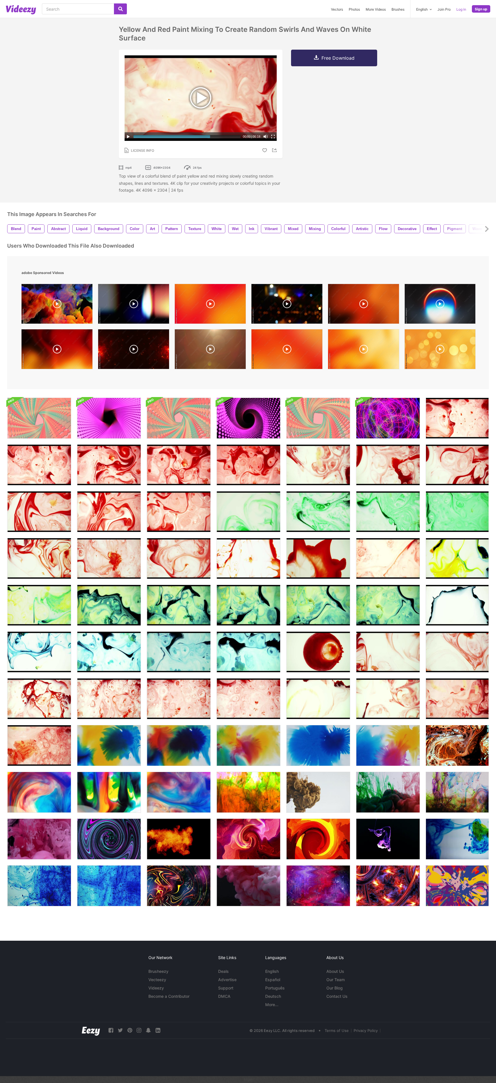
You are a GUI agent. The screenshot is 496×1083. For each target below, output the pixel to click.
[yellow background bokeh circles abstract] (440, 350)
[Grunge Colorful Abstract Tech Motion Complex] (388, 885)
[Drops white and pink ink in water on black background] (248, 885)
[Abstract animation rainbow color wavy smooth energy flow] (179, 885)
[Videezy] (21, 9)
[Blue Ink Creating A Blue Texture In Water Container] (39, 885)
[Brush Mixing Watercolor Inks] (39, 792)
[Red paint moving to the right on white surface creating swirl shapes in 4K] (109, 464)
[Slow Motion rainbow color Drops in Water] (457, 792)
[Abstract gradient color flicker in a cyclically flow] (318, 839)
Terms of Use (337, 1030)
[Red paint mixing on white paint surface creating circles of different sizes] (318, 651)
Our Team (335, 979)
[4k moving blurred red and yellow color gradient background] (210, 305)
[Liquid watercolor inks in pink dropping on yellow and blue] (248, 745)
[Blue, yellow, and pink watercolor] (388, 745)
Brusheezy (158, 971)
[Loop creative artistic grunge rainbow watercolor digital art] (318, 885)
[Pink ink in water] (39, 839)
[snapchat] (148, 1030)
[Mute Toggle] (265, 136)
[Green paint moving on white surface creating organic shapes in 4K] (248, 511)
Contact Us (337, 996)
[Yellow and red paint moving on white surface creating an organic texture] (39, 745)
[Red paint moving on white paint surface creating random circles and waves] (388, 651)
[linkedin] (158, 1030)
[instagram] (139, 1030)
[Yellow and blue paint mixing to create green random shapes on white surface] (39, 605)
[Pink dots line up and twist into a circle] (109, 418)
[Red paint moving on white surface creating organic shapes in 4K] (457, 418)
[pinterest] (129, 1030)
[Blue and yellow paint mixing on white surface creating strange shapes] (457, 605)
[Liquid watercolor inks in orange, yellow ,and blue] (179, 745)
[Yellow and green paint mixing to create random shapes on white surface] (457, 558)
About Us (335, 971)
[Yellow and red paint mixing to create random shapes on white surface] (318, 698)
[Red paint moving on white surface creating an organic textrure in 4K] (248, 464)
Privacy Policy (366, 1030)
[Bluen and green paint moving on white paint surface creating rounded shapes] (109, 651)
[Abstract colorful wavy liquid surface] (109, 839)
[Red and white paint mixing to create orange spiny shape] (318, 558)
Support (225, 987)
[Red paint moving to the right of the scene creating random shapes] (39, 698)
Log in (461, 9)
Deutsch (273, 996)
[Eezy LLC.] (91, 1030)
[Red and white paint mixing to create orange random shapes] (388, 558)
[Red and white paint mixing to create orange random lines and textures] (248, 558)
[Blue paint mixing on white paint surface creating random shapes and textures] (248, 651)
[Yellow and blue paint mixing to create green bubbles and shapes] (318, 605)
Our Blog (334, 987)
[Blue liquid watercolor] (318, 745)
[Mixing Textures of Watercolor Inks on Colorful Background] (179, 792)
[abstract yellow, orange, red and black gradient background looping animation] (57, 350)
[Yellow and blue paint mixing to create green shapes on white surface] (248, 605)
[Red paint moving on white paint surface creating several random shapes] (248, 698)
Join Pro (444, 9)
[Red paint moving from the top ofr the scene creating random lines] (457, 651)
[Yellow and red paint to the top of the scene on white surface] (457, 698)
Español (272, 979)
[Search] (120, 8)
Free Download (337, 58)
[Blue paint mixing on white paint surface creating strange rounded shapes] (179, 651)
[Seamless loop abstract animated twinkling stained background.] (457, 885)
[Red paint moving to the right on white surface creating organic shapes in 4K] (39, 464)
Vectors (337, 9)
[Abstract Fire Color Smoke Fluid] (179, 839)
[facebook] (110, 1030)
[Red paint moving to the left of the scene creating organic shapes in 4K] (39, 511)
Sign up (481, 9)
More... (271, 1004)
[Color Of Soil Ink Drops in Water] (318, 792)
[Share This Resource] (275, 150)
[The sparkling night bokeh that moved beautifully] (286, 305)
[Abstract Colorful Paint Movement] (457, 745)
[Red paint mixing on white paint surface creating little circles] (109, 698)
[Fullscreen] (273, 136)
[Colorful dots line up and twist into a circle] (39, 418)
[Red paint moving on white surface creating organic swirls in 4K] (388, 464)
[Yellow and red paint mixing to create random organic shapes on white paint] (388, 698)
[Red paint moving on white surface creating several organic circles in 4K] (179, 464)
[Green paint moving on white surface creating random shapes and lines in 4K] (318, 511)
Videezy (156, 987)
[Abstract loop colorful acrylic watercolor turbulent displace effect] (248, 839)
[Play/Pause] (128, 136)
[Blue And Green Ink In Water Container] (457, 839)
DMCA (224, 996)
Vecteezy (157, 979)
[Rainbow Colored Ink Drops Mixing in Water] (248, 792)
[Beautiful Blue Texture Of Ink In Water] (109, 885)
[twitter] (120, 1030)
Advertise (227, 979)
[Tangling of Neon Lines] (388, 418)
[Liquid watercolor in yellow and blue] (109, 745)
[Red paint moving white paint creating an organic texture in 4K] (109, 558)
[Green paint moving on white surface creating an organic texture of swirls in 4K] (388, 511)
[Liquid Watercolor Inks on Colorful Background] (109, 792)
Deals (223, 971)
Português (275, 987)
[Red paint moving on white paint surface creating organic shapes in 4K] (457, 464)
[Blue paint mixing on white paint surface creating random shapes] (39, 651)
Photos (354, 9)
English (272, 971)
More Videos (376, 9)
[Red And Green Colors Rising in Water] (388, 792)
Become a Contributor (168, 996)
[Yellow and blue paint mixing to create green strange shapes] (388, 605)
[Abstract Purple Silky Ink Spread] (388, 839)
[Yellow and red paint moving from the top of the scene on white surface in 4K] (318, 464)
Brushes (398, 9)
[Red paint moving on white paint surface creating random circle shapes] (179, 698)
